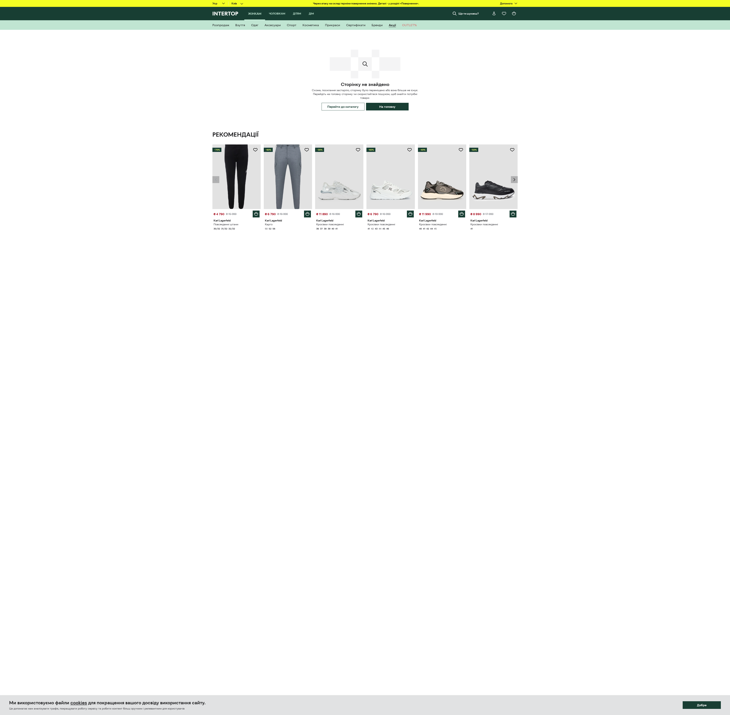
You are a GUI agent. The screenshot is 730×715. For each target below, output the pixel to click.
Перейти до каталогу (343, 106)
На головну (387, 106)
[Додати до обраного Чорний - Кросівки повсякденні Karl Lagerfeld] (512, 150)
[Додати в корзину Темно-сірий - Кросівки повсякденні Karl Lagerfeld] (461, 214)
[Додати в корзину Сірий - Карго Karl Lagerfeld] (307, 214)
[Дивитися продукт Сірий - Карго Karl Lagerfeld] (288, 176)
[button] (215, 179)
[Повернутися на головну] (225, 13)
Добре (702, 705)
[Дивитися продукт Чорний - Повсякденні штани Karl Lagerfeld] (236, 176)
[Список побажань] (504, 13)
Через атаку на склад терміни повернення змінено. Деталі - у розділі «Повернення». (366, 3)
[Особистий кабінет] (494, 13)
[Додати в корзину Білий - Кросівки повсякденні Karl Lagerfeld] (358, 214)
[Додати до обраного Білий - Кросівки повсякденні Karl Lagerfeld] (358, 150)
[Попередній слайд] (215, 179)
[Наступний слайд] (514, 179)
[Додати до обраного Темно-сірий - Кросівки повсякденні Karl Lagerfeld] (461, 150)
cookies (78, 702)
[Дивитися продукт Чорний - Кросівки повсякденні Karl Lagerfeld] (493, 176)
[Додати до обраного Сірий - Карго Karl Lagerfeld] (307, 150)
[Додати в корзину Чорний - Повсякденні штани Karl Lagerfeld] (256, 214)
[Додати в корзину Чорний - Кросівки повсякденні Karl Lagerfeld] (513, 214)
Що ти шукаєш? (468, 13)
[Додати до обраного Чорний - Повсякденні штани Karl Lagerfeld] (255, 150)
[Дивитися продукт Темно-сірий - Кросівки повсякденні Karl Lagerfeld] (442, 176)
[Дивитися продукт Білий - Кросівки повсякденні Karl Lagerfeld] (339, 176)
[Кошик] (514, 13)
